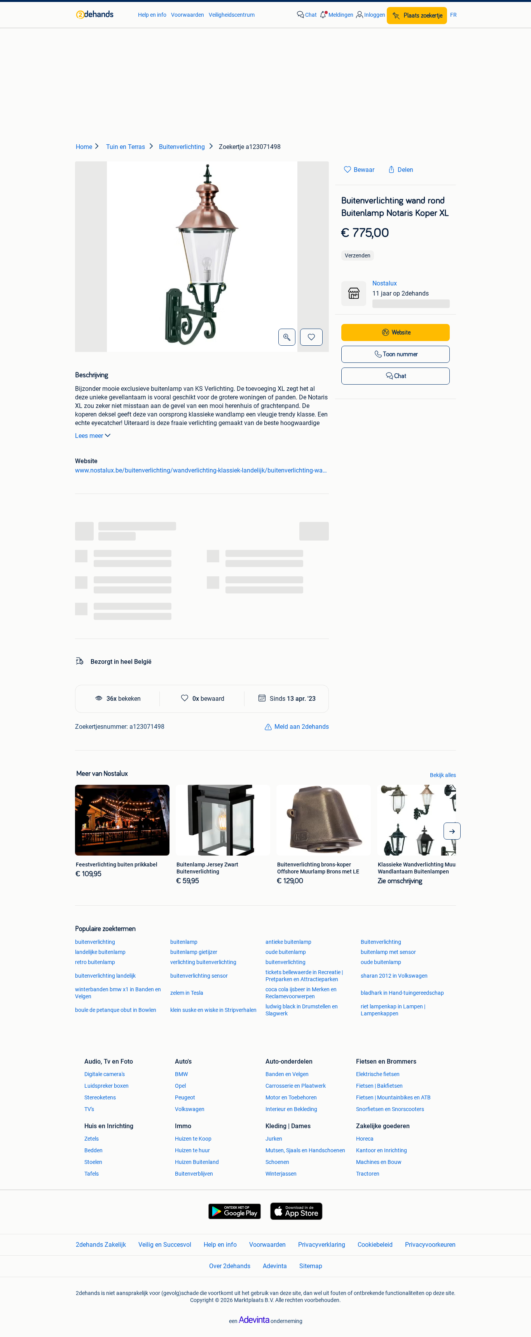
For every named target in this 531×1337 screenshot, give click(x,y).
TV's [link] (89, 1109)
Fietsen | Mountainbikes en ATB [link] (393, 1097)
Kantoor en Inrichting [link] (381, 1150)
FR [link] (453, 15)
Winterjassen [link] (281, 1174)
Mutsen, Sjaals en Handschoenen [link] (305, 1150)
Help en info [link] (152, 15)
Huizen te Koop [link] (193, 1139)
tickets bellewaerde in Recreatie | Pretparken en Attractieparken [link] (304, 975)
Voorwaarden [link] (187, 15)
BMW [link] (181, 1074)
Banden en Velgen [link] (287, 1074)
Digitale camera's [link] (104, 1074)
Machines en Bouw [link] (379, 1162)
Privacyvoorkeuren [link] (430, 1244)
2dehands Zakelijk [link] (101, 1244)
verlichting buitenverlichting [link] (203, 962)
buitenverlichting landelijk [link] (105, 976)
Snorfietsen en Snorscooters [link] (390, 1109)
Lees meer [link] (89, 435)
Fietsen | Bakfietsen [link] (379, 1086)
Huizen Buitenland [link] (197, 1162)
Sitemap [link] (310, 1266)
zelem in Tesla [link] (186, 993)
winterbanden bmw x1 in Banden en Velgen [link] (118, 992)
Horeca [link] (365, 1139)
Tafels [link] (91, 1174)
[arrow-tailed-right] (452, 831)
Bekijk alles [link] (443, 775)
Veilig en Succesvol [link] (164, 1244)
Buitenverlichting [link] (381, 942)
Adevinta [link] (275, 1266)
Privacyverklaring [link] (321, 1244)
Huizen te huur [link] (192, 1150)
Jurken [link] (274, 1139)
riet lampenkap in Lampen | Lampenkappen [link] (393, 1010)
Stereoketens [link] (100, 1097)
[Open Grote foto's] (286, 337)
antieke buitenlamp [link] (288, 942)
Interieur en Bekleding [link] (291, 1109)
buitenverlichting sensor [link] (199, 976)
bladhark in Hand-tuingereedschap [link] (402, 993)
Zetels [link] (91, 1139)
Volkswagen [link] (189, 1109)
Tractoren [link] (367, 1174)
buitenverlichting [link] (95, 942)
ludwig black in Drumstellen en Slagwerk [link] (302, 1010)
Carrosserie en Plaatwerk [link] (296, 1086)
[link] (103, 14)
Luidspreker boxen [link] (106, 1086)
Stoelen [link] (93, 1162)
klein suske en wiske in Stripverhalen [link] (213, 1010)
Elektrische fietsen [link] (378, 1074)
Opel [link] (180, 1086)
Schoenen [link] (277, 1162)
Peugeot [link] (185, 1097)
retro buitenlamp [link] (95, 962)
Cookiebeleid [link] (375, 1244)
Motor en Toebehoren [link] (291, 1097)
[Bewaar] (311, 337)
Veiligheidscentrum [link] (232, 15)
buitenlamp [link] (183, 942)
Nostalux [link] (384, 283)
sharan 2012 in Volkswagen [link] (394, 976)
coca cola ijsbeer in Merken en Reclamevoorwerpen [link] (301, 992)
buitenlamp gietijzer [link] (193, 952)
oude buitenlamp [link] (286, 952)
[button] (335, 14)
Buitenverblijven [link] (194, 1174)
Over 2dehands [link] (229, 1266)
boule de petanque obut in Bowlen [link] (115, 1010)
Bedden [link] (93, 1150)
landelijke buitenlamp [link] (100, 952)
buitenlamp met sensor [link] (388, 952)
